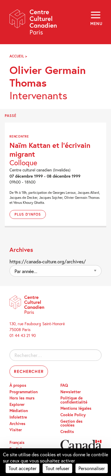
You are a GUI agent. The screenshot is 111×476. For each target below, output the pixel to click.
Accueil (16, 56)
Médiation (18, 410)
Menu (96, 23)
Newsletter (70, 391)
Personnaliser (91, 468)
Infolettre (18, 417)
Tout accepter (22, 468)
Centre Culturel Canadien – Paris (33, 24)
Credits (67, 431)
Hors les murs (22, 398)
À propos (17, 385)
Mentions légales (75, 408)
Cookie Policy (73, 414)
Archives (17, 423)
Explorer (17, 404)
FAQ (64, 385)
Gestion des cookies (71, 423)
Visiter (15, 429)
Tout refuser (57, 468)
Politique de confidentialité (73, 400)
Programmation (23, 391)
